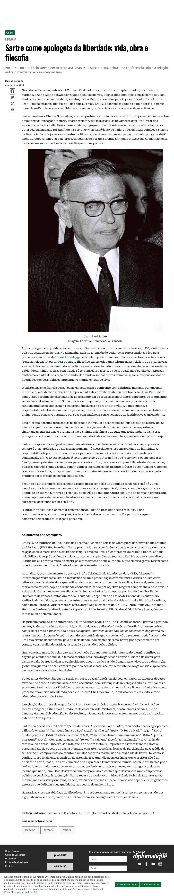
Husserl (60, 357)
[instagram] (160, 863)
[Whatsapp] (12, 103)
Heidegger (74, 357)
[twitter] (139, 863)
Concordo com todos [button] (127, 884)
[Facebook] (12, 91)
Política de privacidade (16, 862)
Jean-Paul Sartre (152, 392)
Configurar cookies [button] (150, 884)
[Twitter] (12, 97)
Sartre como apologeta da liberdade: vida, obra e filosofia (76, 52)
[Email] (12, 109)
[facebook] (146, 863)
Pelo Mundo (11, 858)
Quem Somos (12, 851)
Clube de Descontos (15, 855)
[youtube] (153, 863)
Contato (9, 866)
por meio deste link (27, 892)
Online (10, 32)
